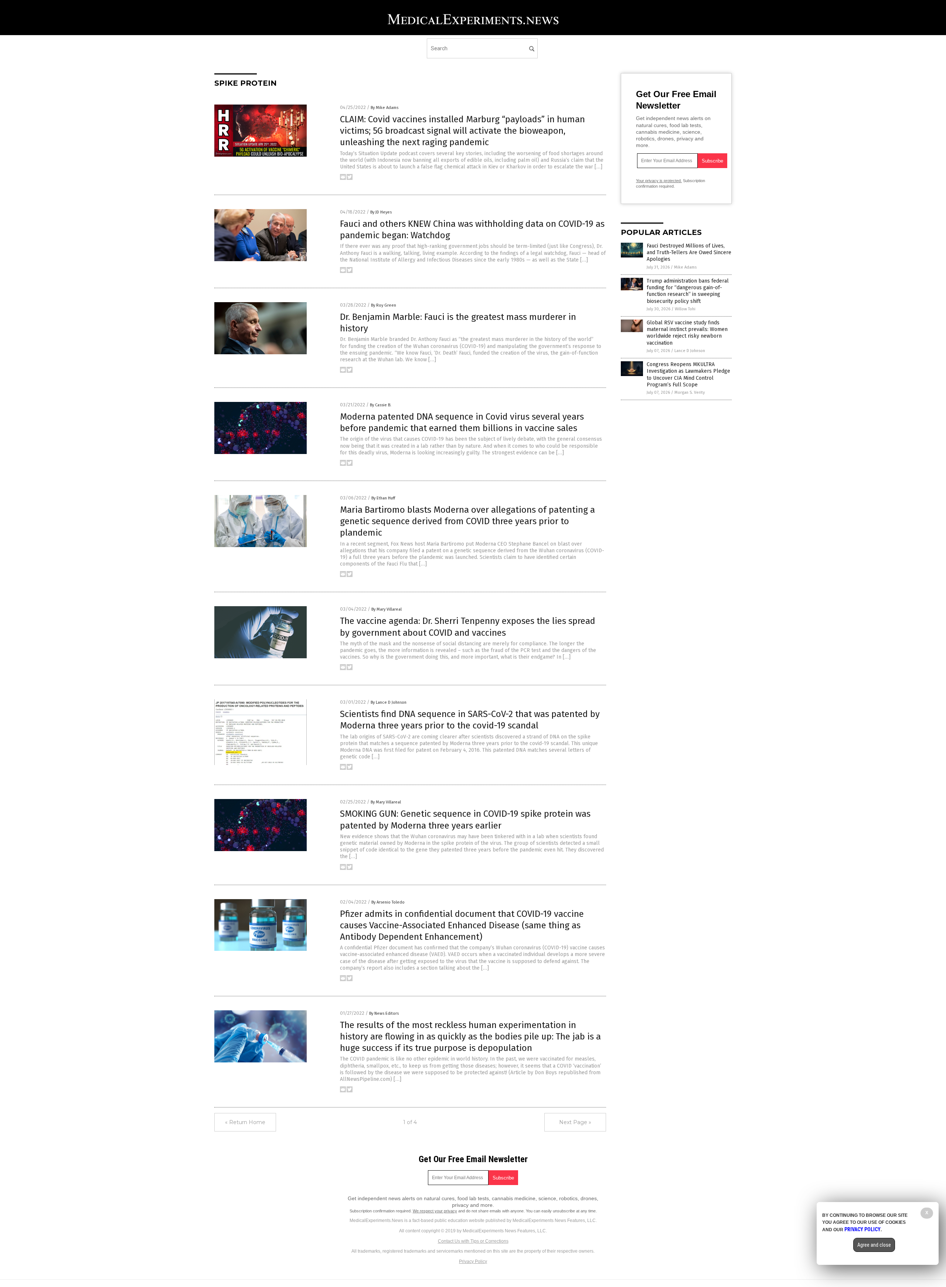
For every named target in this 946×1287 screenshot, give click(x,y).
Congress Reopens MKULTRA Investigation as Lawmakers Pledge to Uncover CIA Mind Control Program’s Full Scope (688, 374)
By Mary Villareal (386, 609)
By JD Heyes (381, 212)
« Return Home (245, 1122)
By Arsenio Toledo (388, 902)
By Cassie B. (380, 405)
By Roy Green (383, 305)
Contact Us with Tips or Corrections (473, 1241)
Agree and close (874, 1245)
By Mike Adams (384, 107)
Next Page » (575, 1122)
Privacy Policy (473, 1261)
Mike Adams (685, 267)
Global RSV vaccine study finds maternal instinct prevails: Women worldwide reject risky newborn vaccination (687, 333)
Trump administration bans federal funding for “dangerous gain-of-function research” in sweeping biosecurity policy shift (688, 291)
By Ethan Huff (383, 498)
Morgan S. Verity (689, 392)
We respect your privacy (435, 1211)
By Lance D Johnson (388, 702)
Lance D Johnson (689, 350)
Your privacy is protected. (659, 180)
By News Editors (384, 1013)
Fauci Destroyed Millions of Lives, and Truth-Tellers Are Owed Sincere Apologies (689, 252)
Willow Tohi (685, 309)
